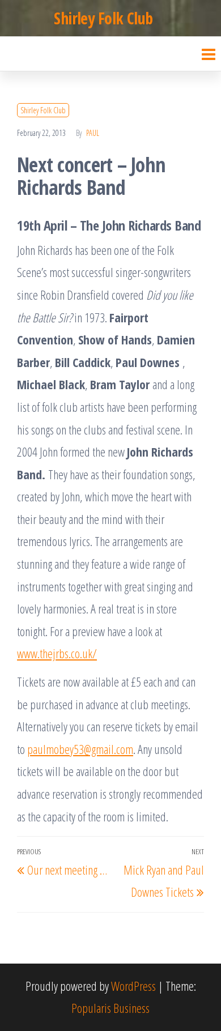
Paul (92, 132)
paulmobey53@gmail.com (80, 748)
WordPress (133, 985)
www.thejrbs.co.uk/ (57, 653)
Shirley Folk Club (103, 18)
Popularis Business (110, 1007)
